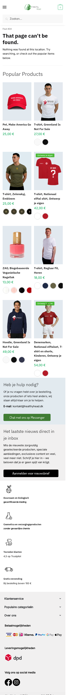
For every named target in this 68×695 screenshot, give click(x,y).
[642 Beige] (13, 290)
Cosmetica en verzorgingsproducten (22, 524)
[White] (37, 142)
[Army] (53, 285)
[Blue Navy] (45, 285)
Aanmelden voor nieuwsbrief (31, 473)
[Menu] (8, 7)
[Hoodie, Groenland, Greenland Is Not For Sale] (17, 319)
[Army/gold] (6, 211)
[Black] (45, 142)
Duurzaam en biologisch (16, 497)
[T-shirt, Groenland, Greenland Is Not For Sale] (48, 101)
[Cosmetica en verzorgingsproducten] (8, 516)
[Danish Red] (45, 216)
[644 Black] (21, 290)
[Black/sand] (29, 211)
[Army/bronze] (13, 211)
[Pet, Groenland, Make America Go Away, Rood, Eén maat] (17, 101)
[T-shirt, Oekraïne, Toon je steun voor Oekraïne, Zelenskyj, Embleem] (17, 171)
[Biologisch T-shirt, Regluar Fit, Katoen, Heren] (48, 245)
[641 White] (6, 290)
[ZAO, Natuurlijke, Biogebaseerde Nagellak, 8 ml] (17, 245)
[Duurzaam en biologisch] (8, 489)
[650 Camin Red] (29, 290)
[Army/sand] (21, 211)
